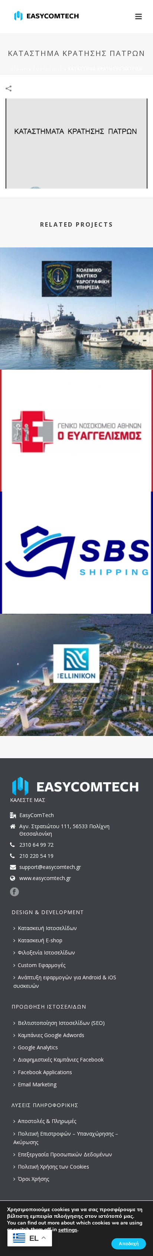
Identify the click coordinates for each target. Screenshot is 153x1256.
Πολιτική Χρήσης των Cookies (53, 1166)
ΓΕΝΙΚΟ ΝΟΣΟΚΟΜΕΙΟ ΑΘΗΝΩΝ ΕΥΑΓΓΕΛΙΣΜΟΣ (76, 471)
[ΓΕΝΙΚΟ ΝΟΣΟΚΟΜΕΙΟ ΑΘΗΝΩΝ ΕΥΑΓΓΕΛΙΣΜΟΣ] (76, 400)
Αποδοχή (129, 1244)
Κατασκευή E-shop (40, 940)
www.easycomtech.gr (45, 878)
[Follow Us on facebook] (14, 892)
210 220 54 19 (36, 856)
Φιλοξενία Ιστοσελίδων (46, 952)
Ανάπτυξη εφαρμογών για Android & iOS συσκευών (64, 981)
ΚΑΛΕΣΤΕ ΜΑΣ (27, 799)
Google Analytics (38, 1047)
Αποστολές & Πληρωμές (47, 1121)
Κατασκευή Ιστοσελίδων (47, 928)
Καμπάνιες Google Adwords (51, 1035)
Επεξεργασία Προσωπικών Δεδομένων (65, 1154)
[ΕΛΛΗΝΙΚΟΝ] (76, 644)
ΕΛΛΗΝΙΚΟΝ (76, 716)
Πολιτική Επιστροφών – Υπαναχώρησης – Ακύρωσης (65, 1138)
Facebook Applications (45, 1072)
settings (67, 1230)
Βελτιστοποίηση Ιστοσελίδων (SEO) (61, 1022)
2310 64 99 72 (36, 845)
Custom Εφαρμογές (41, 965)
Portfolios (47, 68)
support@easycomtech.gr (50, 867)
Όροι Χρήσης (33, 1178)
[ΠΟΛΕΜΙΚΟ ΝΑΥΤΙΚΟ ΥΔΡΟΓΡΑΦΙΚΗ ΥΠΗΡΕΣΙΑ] (76, 278)
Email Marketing (37, 1084)
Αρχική (19, 68)
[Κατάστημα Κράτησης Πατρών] (76, 142)
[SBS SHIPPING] (76, 522)
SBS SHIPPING (76, 593)
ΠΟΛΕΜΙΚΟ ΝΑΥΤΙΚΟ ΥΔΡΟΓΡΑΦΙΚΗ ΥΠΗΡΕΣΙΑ (76, 349)
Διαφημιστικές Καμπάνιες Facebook (61, 1059)
